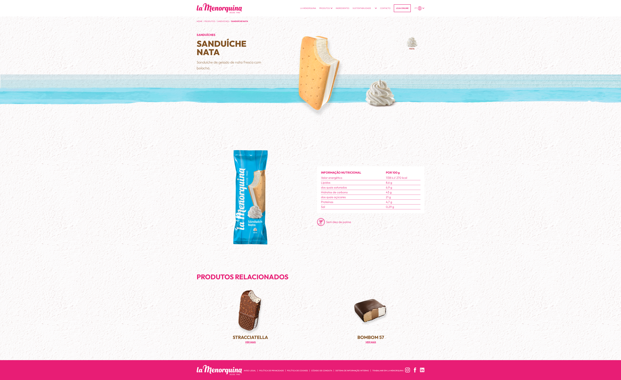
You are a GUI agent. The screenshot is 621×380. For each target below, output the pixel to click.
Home (199, 21)
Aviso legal (250, 370)
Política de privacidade (271, 370)
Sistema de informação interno (352, 370)
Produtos (209, 21)
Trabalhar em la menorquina (387, 370)
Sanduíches (223, 21)
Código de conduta (321, 370)
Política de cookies (297, 370)
